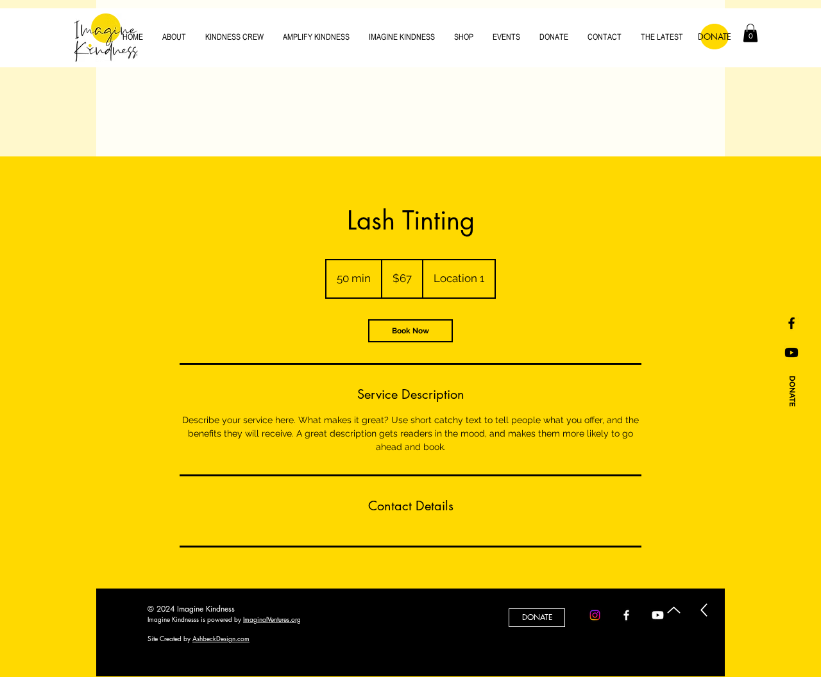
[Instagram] (595, 615)
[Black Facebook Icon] (791, 323)
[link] (410, 330)
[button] (750, 33)
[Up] (674, 610)
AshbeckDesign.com (221, 638)
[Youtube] (791, 352)
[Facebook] (626, 615)
